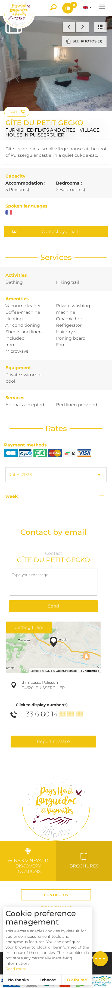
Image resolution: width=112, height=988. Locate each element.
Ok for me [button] (77, 979)
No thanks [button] (18, 979)
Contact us (56, 895)
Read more (15, 968)
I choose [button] (47, 979)
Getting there (28, 627)
